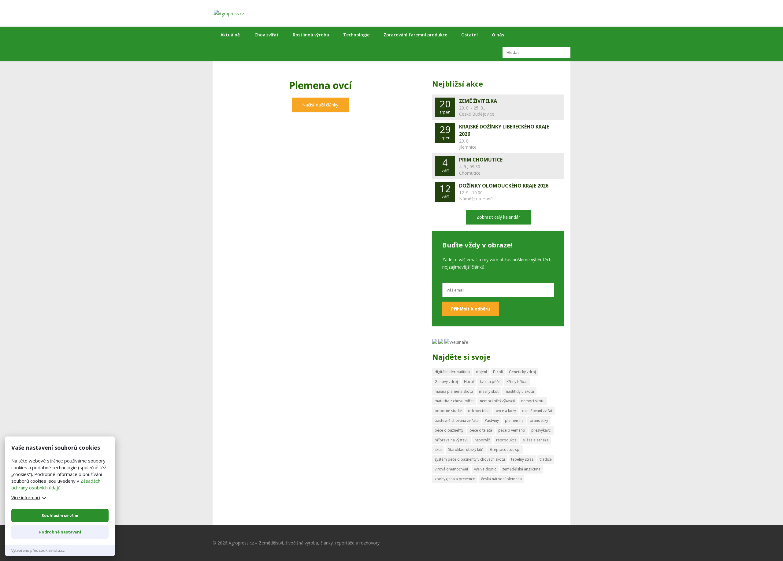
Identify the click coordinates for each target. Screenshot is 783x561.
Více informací (25, 497)
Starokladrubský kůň (465, 449)
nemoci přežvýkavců (497, 400)
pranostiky (539, 420)
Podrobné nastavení (60, 532)
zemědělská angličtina (521, 469)
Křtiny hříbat (517, 381)
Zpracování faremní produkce (415, 35)
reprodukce (506, 440)
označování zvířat (537, 410)
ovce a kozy (506, 410)
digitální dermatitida (452, 371)
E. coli (498, 371)
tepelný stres (522, 459)
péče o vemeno (511, 430)
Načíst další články (320, 105)
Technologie (356, 35)
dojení (481, 371)
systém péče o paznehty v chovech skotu (470, 459)
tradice (546, 459)
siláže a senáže (536, 440)
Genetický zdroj (522, 371)
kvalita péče (490, 381)
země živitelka (478, 101)
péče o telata (480, 430)
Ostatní (469, 35)
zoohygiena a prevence (455, 478)
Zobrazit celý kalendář (498, 217)
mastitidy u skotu (519, 391)
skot (438, 449)
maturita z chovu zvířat (454, 400)
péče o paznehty (449, 430)
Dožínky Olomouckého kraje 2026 (503, 185)
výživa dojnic (485, 469)
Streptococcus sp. (504, 449)
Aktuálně (230, 35)
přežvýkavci (541, 430)
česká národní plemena (501, 478)
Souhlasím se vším (60, 515)
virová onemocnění (451, 469)
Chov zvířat (266, 35)
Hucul (469, 381)
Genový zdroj (446, 381)
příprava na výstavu (452, 440)
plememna (514, 420)
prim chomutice (481, 159)
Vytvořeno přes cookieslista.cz (38, 550)
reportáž (482, 440)
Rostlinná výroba (311, 35)
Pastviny (492, 420)
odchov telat (479, 410)
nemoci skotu (532, 400)
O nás (498, 35)
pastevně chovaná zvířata (457, 420)
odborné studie (448, 410)
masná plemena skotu (454, 391)
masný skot (489, 391)
